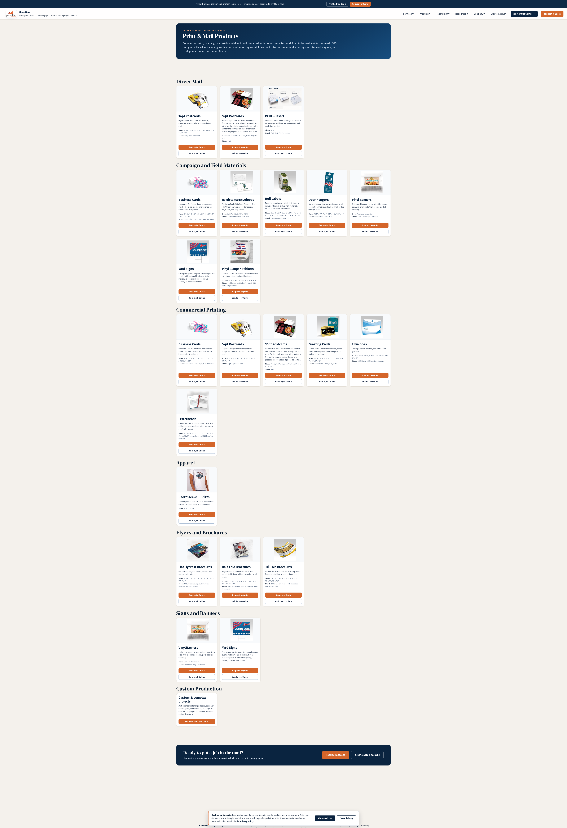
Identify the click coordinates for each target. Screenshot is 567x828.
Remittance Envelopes (238, 200)
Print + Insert (274, 116)
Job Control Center (524, 14)
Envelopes (359, 344)
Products (424, 14)
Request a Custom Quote (196, 721)
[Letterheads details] (196, 402)
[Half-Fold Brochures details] (240, 550)
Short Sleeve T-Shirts (194, 497)
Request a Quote (360, 4)
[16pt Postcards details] (240, 99)
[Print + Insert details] (283, 99)
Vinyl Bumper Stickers (238, 269)
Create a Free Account (367, 755)
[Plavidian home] (11, 14)
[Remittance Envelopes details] (240, 183)
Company (479, 14)
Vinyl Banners (362, 200)
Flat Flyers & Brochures (195, 567)
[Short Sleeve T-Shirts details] (196, 480)
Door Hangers (319, 200)
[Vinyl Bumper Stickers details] (240, 252)
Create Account (498, 14)
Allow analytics (325, 818)
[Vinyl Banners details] (370, 183)
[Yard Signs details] (196, 252)
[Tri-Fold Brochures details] (283, 550)
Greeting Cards (319, 344)
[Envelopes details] (370, 327)
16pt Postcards (233, 116)
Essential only (346, 818)
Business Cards (189, 200)
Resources (461, 14)
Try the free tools (337, 4)
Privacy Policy (247, 821)
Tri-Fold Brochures (278, 567)
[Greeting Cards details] (327, 327)
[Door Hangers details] (327, 183)
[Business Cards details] (196, 183)
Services (408, 14)
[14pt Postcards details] (196, 99)
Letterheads (187, 419)
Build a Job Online (197, 153)
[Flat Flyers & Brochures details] (196, 550)
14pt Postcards (189, 116)
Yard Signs (186, 269)
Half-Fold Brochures (236, 567)
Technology (442, 14)
